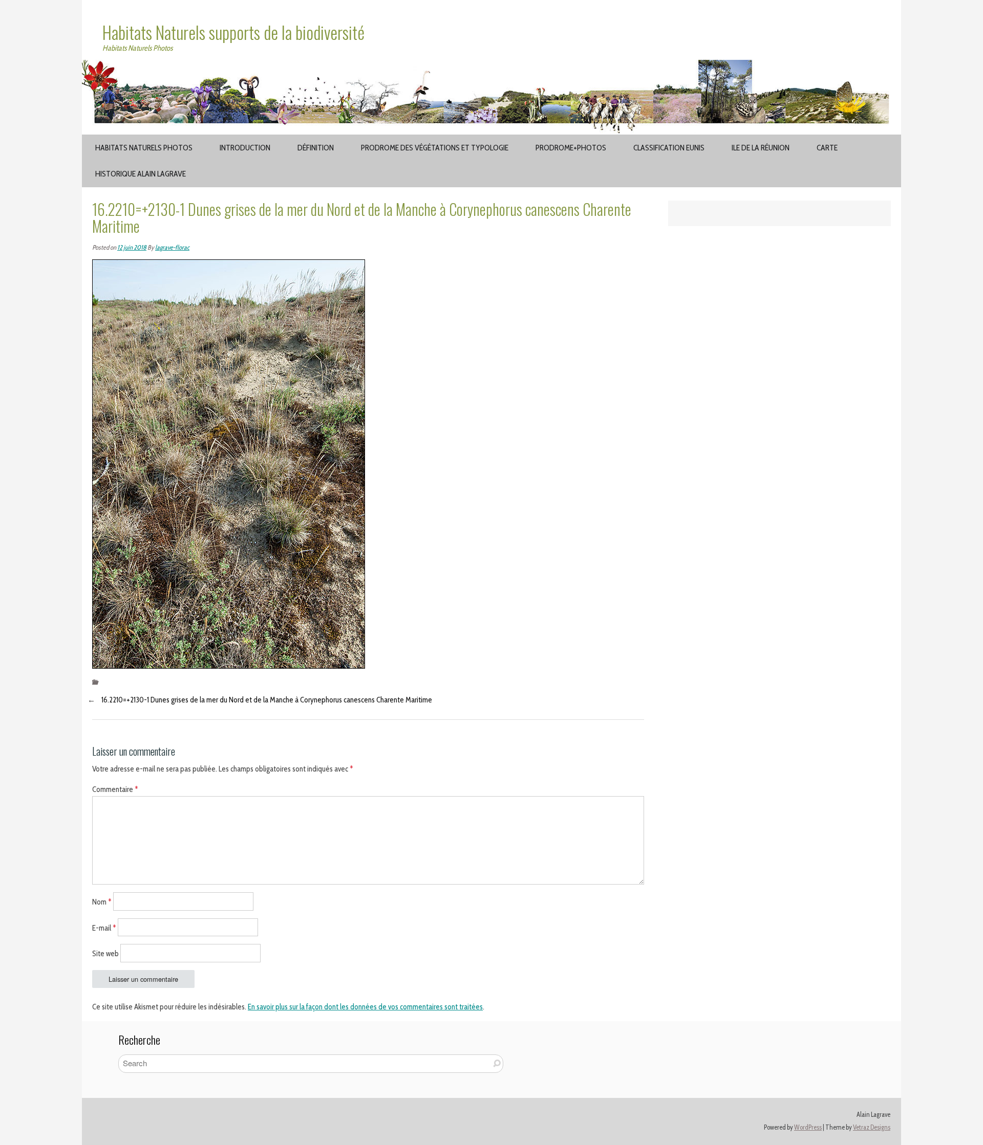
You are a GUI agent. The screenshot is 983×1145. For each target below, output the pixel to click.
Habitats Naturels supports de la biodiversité (233, 32)
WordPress (808, 1127)
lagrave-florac (172, 247)
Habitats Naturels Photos (144, 147)
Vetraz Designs (871, 1127)
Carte (827, 147)
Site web (105, 953)
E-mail (104, 927)
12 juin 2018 (131, 247)
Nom (102, 901)
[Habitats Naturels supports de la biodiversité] (491, 66)
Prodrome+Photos (571, 147)
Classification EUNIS (668, 147)
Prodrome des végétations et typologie (434, 147)
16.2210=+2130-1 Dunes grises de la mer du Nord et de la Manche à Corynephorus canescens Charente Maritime (266, 699)
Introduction (245, 147)
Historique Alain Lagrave (140, 174)
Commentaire (115, 789)
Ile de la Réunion (760, 147)
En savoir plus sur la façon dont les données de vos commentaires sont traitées (365, 1006)
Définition (315, 147)
